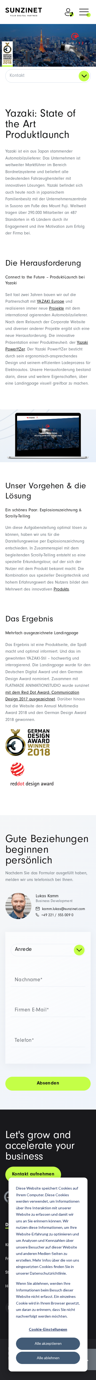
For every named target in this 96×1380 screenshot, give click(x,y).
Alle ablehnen (48, 1357)
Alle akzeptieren (48, 1343)
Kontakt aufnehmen (33, 1174)
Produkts (61, 590)
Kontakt (17, 76)
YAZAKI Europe (50, 302)
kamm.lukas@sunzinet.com (63, 909)
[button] (84, 13)
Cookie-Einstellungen (48, 1329)
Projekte (56, 309)
